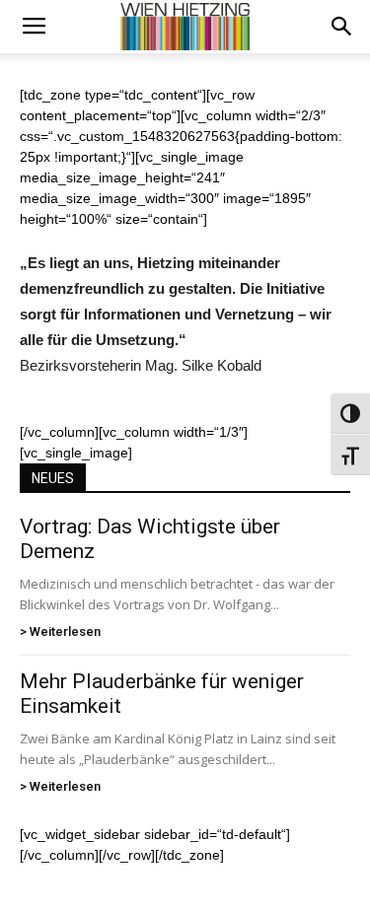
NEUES (53, 478)
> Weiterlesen (60, 631)
